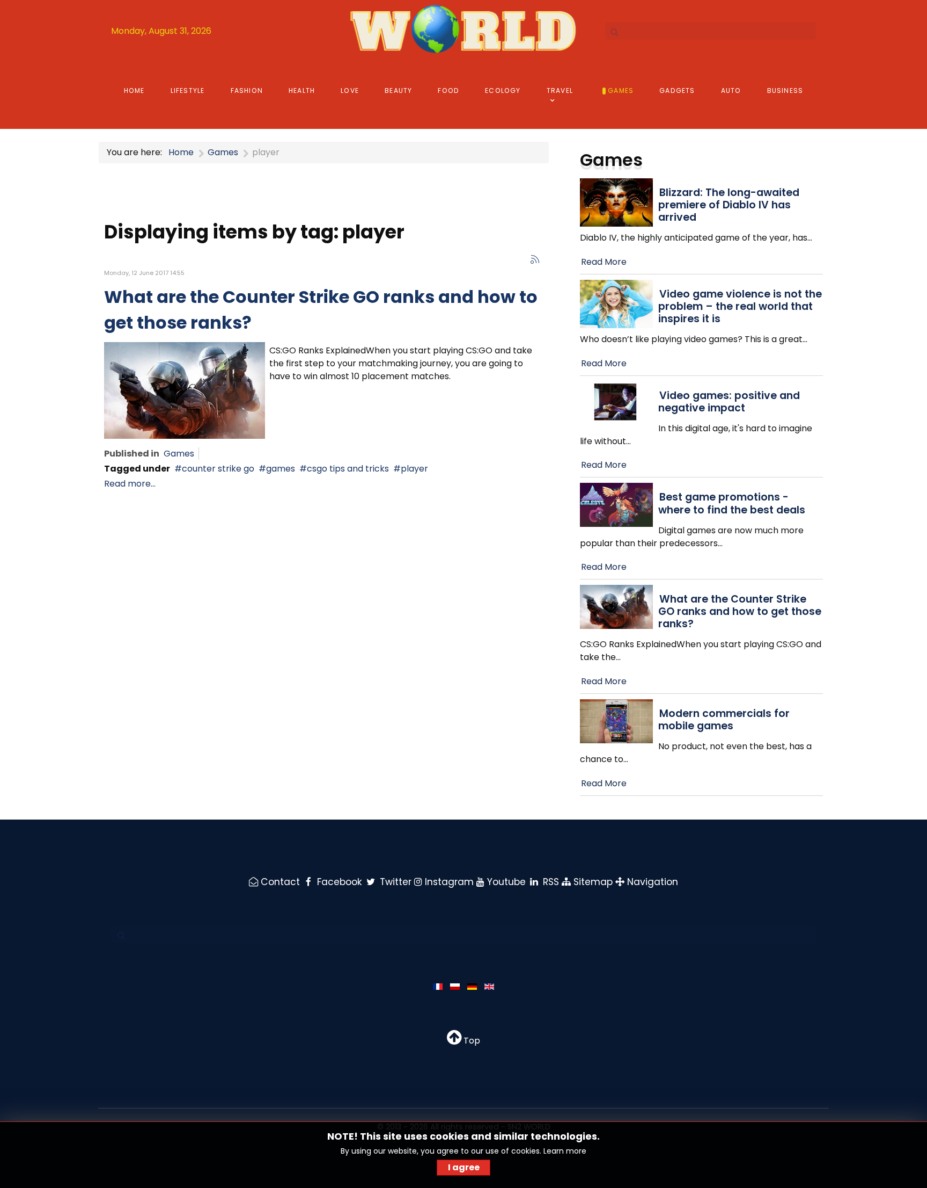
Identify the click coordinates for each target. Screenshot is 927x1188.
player (414, 468)
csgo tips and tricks (348, 468)
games (280, 468)
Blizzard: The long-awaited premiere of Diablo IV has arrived (728, 204)
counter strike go (218, 468)
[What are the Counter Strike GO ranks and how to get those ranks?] (184, 389)
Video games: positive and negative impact (729, 401)
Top (470, 1040)
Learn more (564, 1151)
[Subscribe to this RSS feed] (535, 259)
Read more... (130, 483)
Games (179, 453)
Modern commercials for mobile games (724, 719)
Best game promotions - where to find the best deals (731, 503)
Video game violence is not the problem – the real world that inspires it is (740, 306)
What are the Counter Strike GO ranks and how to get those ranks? (739, 611)
